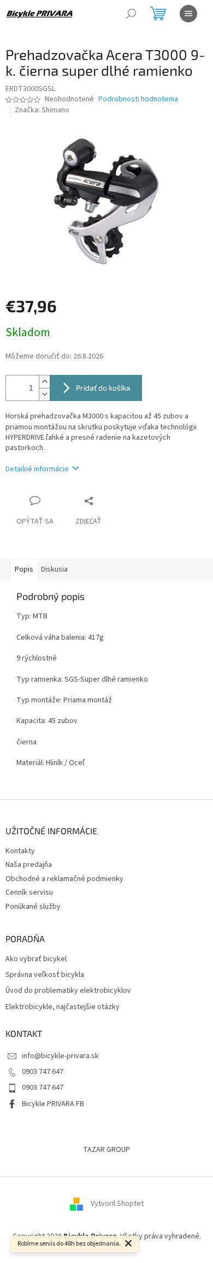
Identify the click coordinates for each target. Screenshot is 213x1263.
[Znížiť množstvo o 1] (44, 394)
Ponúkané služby (33, 906)
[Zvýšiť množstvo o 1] (44, 381)
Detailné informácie (37, 469)
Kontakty (20, 851)
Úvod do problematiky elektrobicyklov (68, 991)
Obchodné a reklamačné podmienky (64, 878)
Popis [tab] (24, 569)
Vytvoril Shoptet (117, 1204)
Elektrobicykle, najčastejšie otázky (62, 1007)
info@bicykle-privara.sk (60, 1056)
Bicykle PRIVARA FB (53, 1103)
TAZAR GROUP (106, 1149)
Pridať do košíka (103, 387)
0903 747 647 (42, 1071)
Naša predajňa (28, 864)
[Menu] (188, 14)
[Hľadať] (131, 14)
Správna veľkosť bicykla (44, 975)
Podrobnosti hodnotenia (138, 99)
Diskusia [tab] (54, 569)
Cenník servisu (29, 892)
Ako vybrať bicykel (36, 959)
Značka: (42, 110)
